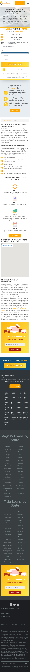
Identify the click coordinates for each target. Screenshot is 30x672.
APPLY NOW (15, 349)
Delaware (7, 452)
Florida (20, 452)
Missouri (7, 471)
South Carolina (7, 488)
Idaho (20, 455)
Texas (7, 491)
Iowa (7, 460)
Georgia (7, 455)
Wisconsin (20, 494)
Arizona (20, 446)
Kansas (20, 460)
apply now (20, 3)
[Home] (5, 3)
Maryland (7, 466)
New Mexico (20, 477)
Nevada (20, 474)
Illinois (9, 120)
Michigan (20, 466)
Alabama (7, 446)
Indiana (20, 457)
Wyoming (7, 496)
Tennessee (20, 488)
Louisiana (21, 463)
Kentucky (7, 463)
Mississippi (20, 468)
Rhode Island (20, 485)
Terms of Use (3, 76)
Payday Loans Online (6, 616)
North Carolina (7, 480)
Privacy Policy (22, 74)
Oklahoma (7, 482)
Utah (20, 491)
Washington (8, 494)
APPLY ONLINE (15, 236)
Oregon (20, 482)
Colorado (20, 449)
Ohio (20, 480)
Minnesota (7, 468)
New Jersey (7, 477)
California (7, 449)
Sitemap (23, 624)
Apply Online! (15, 365)
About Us (3, 622)
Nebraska (7, 474)
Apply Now (15, 386)
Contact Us (10, 622)
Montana (20, 471)
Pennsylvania (7, 485)
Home (4, 120)
